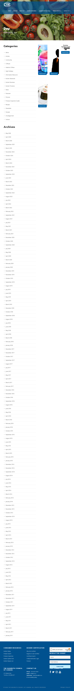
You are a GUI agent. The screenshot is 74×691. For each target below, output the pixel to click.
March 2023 (9, 181)
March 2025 (9, 148)
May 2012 (8, 576)
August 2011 (9, 609)
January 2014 (9, 501)
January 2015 (9, 460)
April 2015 (8, 449)
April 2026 (8, 137)
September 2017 (10, 360)
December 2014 (10, 464)
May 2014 (8, 486)
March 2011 (9, 628)
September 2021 (10, 215)
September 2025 (10, 144)
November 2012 (10, 553)
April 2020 (8, 256)
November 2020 (10, 237)
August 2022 (9, 196)
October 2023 (9, 170)
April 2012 (8, 579)
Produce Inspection (8, 656)
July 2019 (8, 289)
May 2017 (8, 375)
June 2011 (8, 617)
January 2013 (9, 546)
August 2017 (9, 364)
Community (9, 60)
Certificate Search (31, 656)
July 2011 (8, 613)
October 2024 (9, 155)
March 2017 (9, 382)
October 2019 (9, 278)
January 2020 (9, 267)
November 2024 (10, 152)
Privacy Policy (65, 687)
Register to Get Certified (33, 653)
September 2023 (10, 174)
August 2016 (9, 405)
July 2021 (8, 222)
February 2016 (9, 423)
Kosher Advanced (10, 78)
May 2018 (8, 330)
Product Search (7, 653)
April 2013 (8, 535)
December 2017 (10, 349)
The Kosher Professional (55, 58)
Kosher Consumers (31, 11)
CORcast (8, 63)
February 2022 (9, 211)
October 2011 (9, 602)
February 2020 (9, 263)
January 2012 (9, 591)
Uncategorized (10, 116)
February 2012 (9, 587)
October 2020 (9, 241)
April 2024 (8, 159)
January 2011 (9, 635)
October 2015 (9, 431)
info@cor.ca (33, 673)
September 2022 (10, 193)
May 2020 (8, 252)
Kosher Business (10, 82)
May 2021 (8, 226)
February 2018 (9, 341)
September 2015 (10, 434)
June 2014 (8, 483)
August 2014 (9, 475)
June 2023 (8, 178)
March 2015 (9, 453)
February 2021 (9, 234)
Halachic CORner (10, 67)
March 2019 (9, 304)
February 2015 (9, 457)
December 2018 (10, 308)
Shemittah (8, 108)
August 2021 (9, 219)
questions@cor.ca (37, 675)
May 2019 (8, 297)
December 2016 (10, 390)
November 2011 (10, 598)
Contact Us (66, 11)
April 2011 (8, 624)
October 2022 (9, 189)
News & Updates (57, 11)
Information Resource (12, 75)
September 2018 (10, 315)
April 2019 (8, 300)
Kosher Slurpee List (8, 661)
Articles (8, 56)
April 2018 (8, 334)
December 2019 (10, 271)
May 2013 (8, 531)
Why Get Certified (31, 651)
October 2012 (9, 557)
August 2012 (9, 565)
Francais (29, 661)
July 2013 (8, 524)
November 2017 (10, 353)
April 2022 (8, 204)
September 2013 (10, 516)
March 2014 (9, 494)
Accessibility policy (32, 677)
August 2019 (9, 286)
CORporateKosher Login (33, 658)
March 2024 (9, 163)
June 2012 (8, 572)
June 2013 (8, 527)
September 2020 (10, 245)
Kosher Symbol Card (65, 46)
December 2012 (10, 550)
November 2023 (10, 167)
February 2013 (9, 542)
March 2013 (9, 539)
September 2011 (10, 606)
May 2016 (8, 412)
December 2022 (10, 185)
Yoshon (8, 119)
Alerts (7, 52)
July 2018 (8, 323)
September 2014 (10, 472)
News (7, 90)
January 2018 (9, 345)
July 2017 (8, 367)
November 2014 (10, 468)
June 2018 (8, 327)
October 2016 (9, 397)
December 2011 (10, 594)
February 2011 (9, 632)
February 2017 (9, 386)
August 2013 (9, 520)
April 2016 (8, 416)
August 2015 (9, 438)
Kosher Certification (44, 11)
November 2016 (10, 393)
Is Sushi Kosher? (43, 94)
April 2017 (8, 379)
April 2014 (8, 490)
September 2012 (10, 561)
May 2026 (8, 133)
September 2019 (10, 282)
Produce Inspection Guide (13, 101)
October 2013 (9, 513)
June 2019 (8, 293)
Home (9, 11)
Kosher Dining (7, 651)
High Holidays (9, 71)
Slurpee (8, 112)
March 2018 (9, 338)
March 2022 (9, 207)
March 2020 (9, 260)
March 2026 (9, 141)
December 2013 (10, 505)
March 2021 (9, 230)
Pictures (8, 97)
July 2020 (8, 248)
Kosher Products (10, 86)
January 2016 (9, 427)
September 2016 (10, 401)
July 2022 (8, 200)
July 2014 (8, 479)
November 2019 (10, 274)
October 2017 (9, 356)
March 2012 (9, 583)
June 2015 (8, 442)
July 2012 (8, 568)
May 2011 (8, 620)
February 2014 (9, 498)
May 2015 (8, 446)
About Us (21, 11)
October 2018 (9, 312)
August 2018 (9, 319)
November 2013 (10, 509)
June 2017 (8, 371)
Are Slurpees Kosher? (43, 59)
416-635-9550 (34, 671)
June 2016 (8, 408)
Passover (15, 11)
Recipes (8, 104)
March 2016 (9, 420)
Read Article (42, 73)
